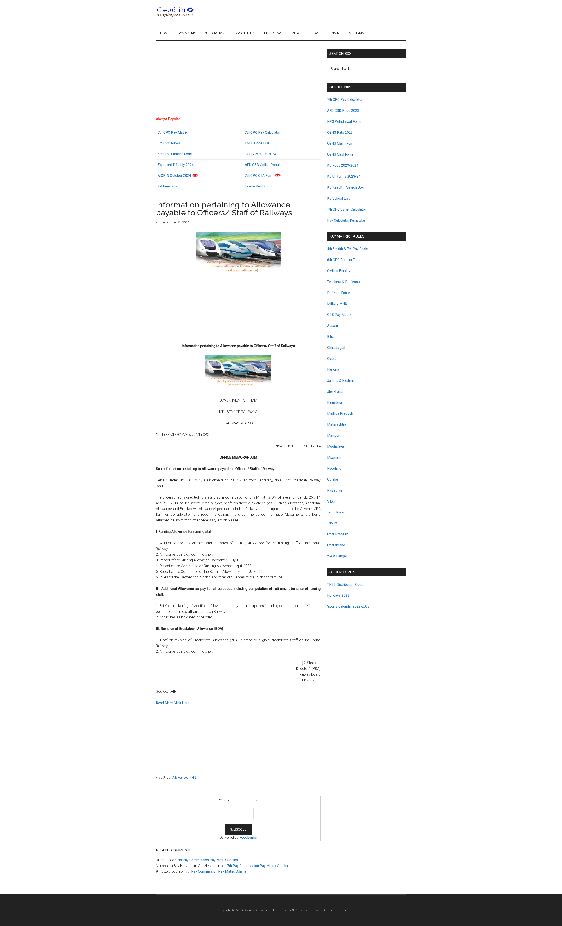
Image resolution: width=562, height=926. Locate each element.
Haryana (333, 370)
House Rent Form (258, 186)
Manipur (333, 435)
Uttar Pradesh (337, 534)
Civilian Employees (341, 271)
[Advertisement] (238, 80)
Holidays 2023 (338, 595)
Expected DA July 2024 (176, 165)
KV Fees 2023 (169, 186)
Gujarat (332, 359)
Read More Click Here (172, 703)
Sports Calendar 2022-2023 (348, 606)
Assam (332, 326)
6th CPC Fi (166, 154)
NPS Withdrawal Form (344, 121)
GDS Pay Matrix (339, 315)
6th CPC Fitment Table (344, 260)
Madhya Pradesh (340, 413)
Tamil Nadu (335, 512)
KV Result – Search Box (345, 187)
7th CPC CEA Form (259, 175)
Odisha (332, 479)
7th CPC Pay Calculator (262, 132)
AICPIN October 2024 (174, 175)
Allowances (180, 777)
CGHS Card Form (340, 154)
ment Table (183, 154)
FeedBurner (248, 837)
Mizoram (334, 457)
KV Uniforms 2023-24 (343, 176)
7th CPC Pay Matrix (172, 132)
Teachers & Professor (344, 282)
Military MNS (337, 304)
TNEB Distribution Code (345, 584)
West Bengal (337, 556)
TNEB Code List (257, 143)
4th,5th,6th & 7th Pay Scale (347, 249)
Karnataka (334, 402)
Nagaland (334, 468)
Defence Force (338, 293)
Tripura (332, 523)
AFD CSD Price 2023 (343, 110)
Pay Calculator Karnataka (346, 220)
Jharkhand (335, 391)
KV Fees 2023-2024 (342, 165)
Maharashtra (336, 424)
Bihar (331, 337)
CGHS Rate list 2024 (260, 154)
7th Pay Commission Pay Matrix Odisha (207, 860)
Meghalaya (335, 446)
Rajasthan (334, 490)
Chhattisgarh (336, 348)
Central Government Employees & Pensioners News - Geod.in (289, 910)
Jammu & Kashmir (341, 380)
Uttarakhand (336, 545)
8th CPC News (169, 143)
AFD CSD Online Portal (262, 165)
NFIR (193, 777)
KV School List (338, 198)
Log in (341, 910)
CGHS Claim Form (340, 143)
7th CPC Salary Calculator (346, 209)
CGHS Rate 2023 (340, 132)
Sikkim (332, 501)
